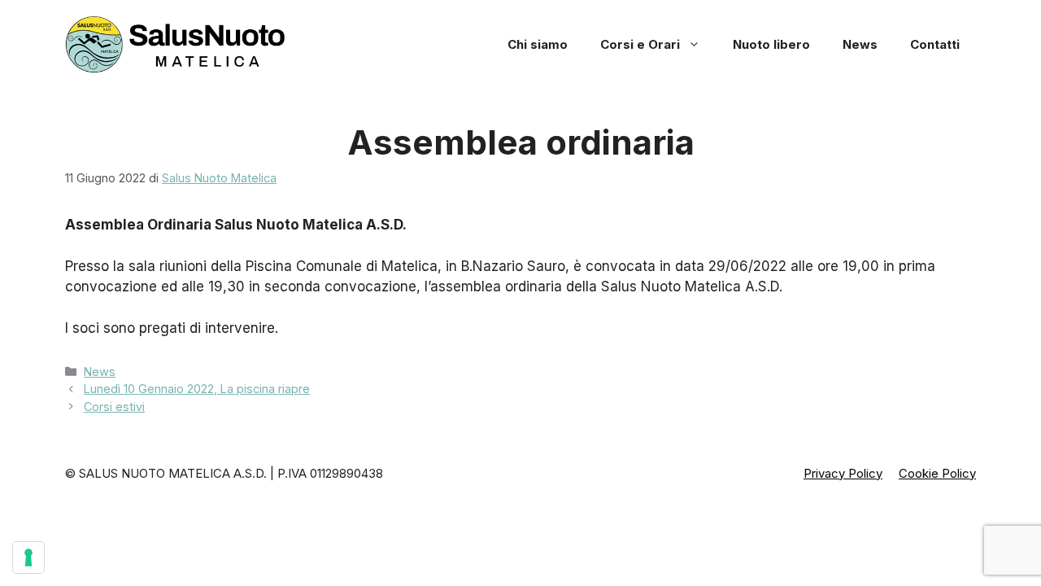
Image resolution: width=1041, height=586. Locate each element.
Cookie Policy (937, 473)
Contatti (935, 44)
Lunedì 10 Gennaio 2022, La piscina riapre (197, 389)
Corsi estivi (114, 406)
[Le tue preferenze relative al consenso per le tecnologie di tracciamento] (28, 557)
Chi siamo (537, 44)
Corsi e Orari (640, 44)
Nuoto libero (771, 44)
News (860, 44)
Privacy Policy (843, 473)
